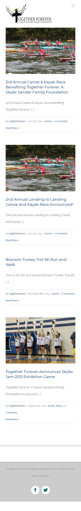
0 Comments (61, 121)
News (59, 406)
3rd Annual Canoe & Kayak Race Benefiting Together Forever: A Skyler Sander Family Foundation (37, 87)
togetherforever (17, 121)
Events (48, 121)
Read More (11, 128)
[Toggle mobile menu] (73, 6)
